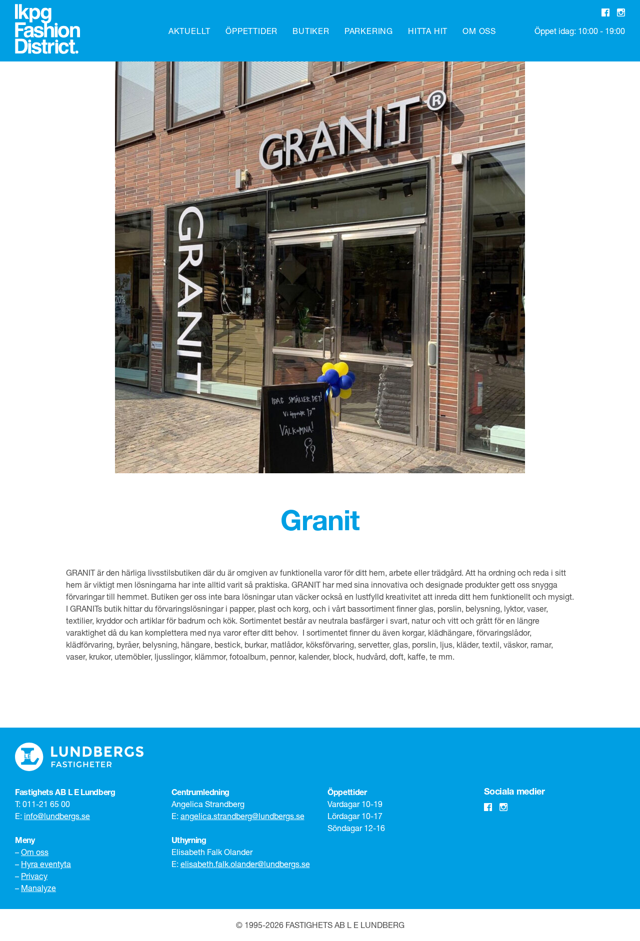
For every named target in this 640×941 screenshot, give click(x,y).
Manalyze (38, 888)
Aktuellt (189, 30)
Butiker (311, 30)
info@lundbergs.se (57, 816)
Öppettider (252, 30)
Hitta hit (428, 30)
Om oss (479, 30)
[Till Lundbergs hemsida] (79, 757)
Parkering (368, 30)
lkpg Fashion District (47, 29)
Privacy (34, 876)
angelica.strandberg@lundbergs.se (242, 816)
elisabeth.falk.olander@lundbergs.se (245, 864)
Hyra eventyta (46, 864)
